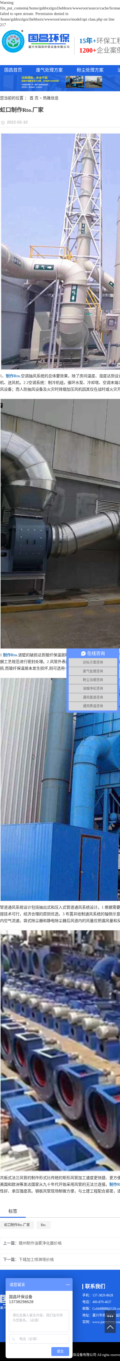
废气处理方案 (49, 70)
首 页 (34, 98)
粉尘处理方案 (90, 70)
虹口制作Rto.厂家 (17, 1225)
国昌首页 (13, 70)
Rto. (43, 1225)
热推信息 (51, 98)
